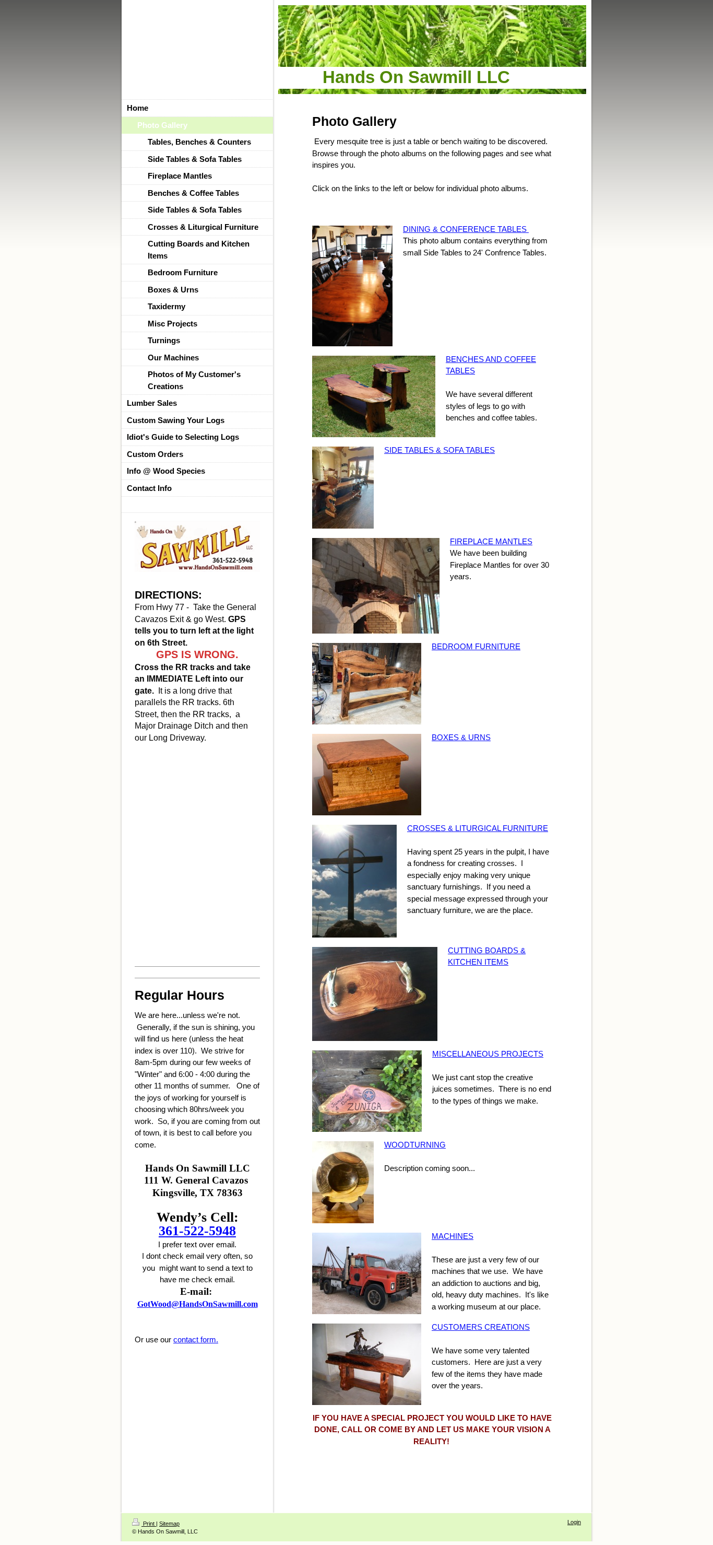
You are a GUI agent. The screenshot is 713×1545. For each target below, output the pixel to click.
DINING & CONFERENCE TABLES (466, 229)
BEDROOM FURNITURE (476, 646)
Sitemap (169, 1523)
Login (574, 1522)
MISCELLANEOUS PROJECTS (487, 1053)
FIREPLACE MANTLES (491, 541)
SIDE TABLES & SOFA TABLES (439, 450)
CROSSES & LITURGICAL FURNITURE (477, 828)
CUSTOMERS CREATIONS (481, 1326)
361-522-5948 (197, 1230)
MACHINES (452, 1236)
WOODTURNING (415, 1144)
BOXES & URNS (461, 737)
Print (148, 1523)
